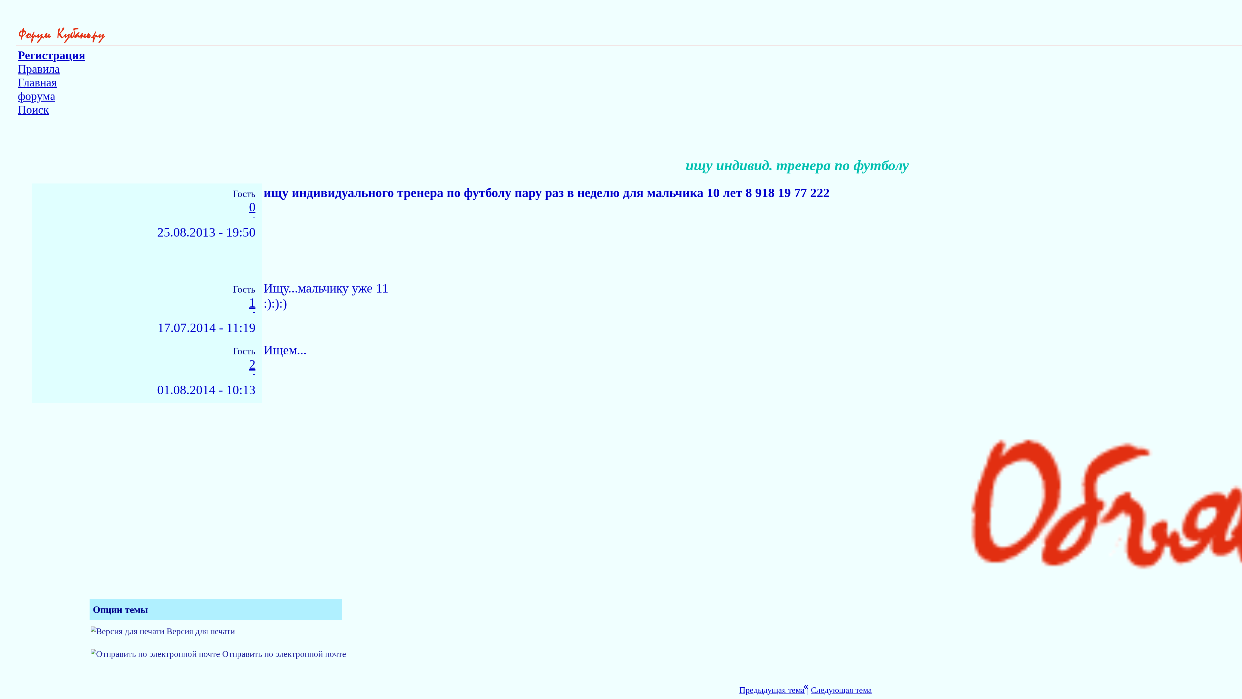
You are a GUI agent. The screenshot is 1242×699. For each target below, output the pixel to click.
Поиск (33, 109)
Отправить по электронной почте (284, 654)
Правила (39, 68)
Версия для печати (201, 631)
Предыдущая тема (772, 690)
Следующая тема (841, 690)
